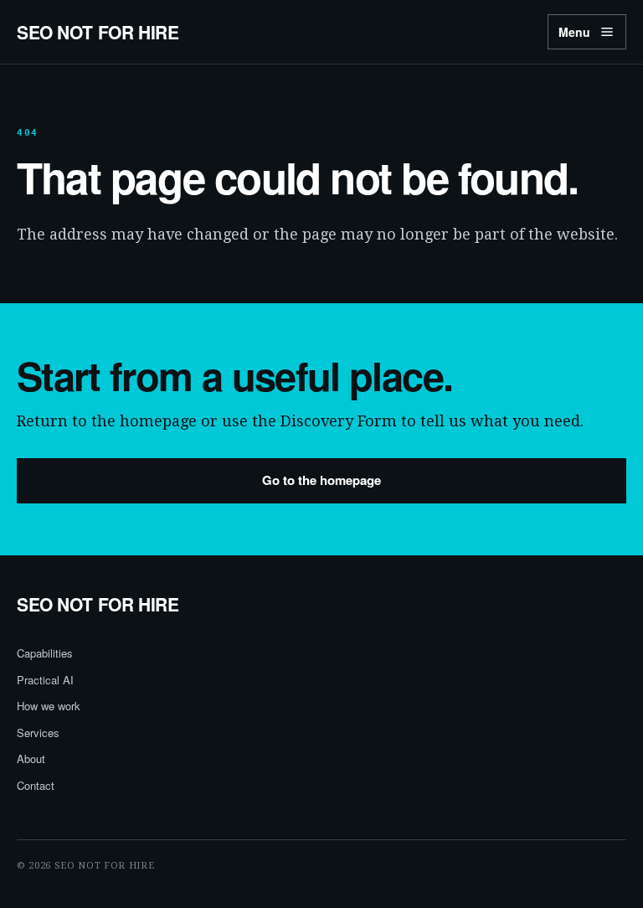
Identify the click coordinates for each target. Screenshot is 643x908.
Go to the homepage (321, 480)
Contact (35, 785)
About (31, 758)
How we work (48, 706)
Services (38, 732)
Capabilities (45, 653)
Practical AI (45, 680)
